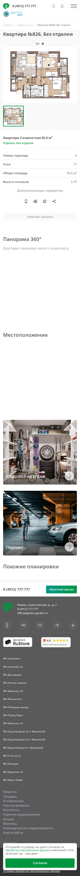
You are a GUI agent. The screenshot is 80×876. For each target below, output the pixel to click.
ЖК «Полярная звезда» (16, 707)
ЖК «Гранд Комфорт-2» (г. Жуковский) (24, 739)
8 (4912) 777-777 (24, 6)
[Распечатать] (44, 201)
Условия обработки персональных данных (31, 871)
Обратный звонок (61, 589)
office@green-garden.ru (32, 613)
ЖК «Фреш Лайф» (13, 780)
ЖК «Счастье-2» (12, 755)
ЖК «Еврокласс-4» (13, 691)
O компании (13, 801)
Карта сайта (13, 832)
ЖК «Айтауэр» (11, 763)
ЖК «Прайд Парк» (13, 715)
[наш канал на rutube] (40, 625)
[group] (40, 75)
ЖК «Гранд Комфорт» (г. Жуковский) (23, 747)
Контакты (11, 810)
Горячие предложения (21, 814)
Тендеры (10, 796)
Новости (10, 792)
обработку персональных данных (27, 850)
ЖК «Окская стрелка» (15, 682)
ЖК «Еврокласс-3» (13, 772)
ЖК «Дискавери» (12, 674)
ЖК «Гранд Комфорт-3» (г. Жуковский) (24, 731)
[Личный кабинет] (62, 6)
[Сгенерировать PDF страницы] (35, 201)
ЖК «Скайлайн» (12, 658)
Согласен (40, 863)
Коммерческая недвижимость (28, 828)
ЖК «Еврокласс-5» (13, 723)
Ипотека (10, 823)
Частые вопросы (16, 805)
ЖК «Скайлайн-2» (13, 666)
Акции (8, 819)
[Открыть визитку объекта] (26, 201)
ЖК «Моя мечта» (12, 699)
